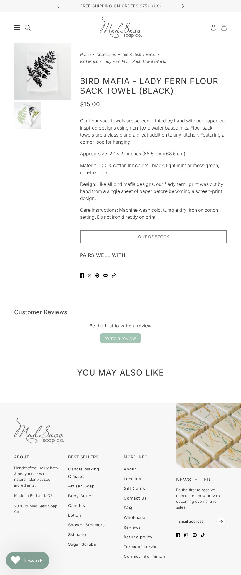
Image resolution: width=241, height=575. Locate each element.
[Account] (213, 28)
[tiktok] (203, 535)
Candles (76, 505)
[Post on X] (89, 275)
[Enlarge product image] (42, 71)
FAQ (128, 507)
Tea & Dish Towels (138, 55)
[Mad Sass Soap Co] (121, 27)
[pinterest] (194, 535)
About (130, 469)
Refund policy (138, 536)
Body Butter (80, 495)
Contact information (144, 556)
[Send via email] (105, 275)
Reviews (132, 527)
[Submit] (221, 521)
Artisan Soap (81, 486)
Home (85, 55)
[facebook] (178, 535)
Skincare (77, 534)
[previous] (58, 6)
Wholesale (134, 517)
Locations (134, 478)
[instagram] (186, 535)
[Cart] (224, 28)
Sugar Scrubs (82, 544)
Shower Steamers (86, 524)
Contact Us (135, 498)
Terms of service (141, 546)
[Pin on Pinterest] (97, 275)
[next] (183, 6)
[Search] (28, 28)
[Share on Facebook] (82, 275)
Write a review (120, 338)
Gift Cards (134, 488)
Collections (106, 55)
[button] (114, 275)
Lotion (74, 515)
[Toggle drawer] (17, 27)
